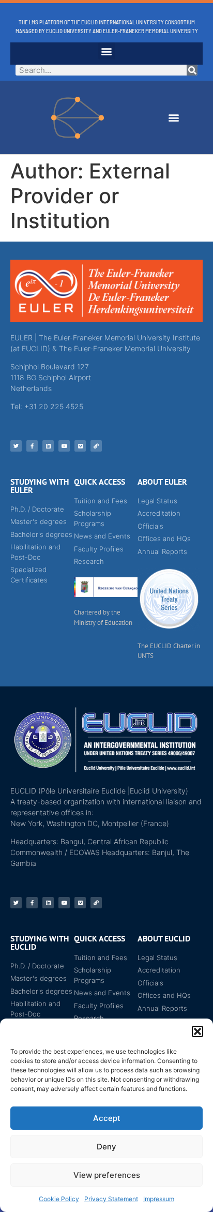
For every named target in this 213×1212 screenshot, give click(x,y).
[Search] (192, 70)
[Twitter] (16, 446)
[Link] (96, 446)
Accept (106, 1118)
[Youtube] (64, 446)
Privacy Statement (111, 1199)
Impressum (158, 1199)
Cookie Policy (59, 1199)
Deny (106, 1146)
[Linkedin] (48, 446)
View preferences (106, 1175)
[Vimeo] (80, 446)
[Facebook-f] (32, 446)
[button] (197, 1031)
